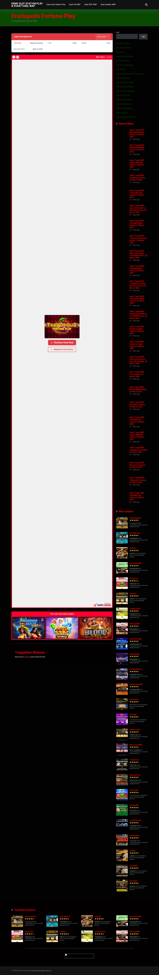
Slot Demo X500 (123, 95)
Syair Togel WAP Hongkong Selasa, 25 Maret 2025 (137, 177)
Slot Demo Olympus (124, 100)
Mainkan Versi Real (64, 342)
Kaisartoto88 (135, 563)
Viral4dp (133, 714)
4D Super (134, 881)
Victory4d (134, 790)
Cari (117, 32)
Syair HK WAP (75, 4)
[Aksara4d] (122, 709)
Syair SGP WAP (90, 4)
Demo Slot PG (122, 113)
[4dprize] (122, 603)
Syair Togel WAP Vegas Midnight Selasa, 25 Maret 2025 (137, 435)
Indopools (134, 578)
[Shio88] (122, 558)
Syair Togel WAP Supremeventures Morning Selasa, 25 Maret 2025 (138, 208)
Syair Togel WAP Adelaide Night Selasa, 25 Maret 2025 (137, 269)
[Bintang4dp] (122, 664)
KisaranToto (135, 775)
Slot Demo (120, 52)
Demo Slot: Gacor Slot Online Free (130, 74)
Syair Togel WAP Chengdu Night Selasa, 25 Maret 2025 (137, 224)
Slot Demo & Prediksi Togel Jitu (41, 970)
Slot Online (120, 69)
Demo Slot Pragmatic (125, 56)
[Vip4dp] (122, 860)
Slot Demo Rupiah (123, 104)
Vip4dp (132, 850)
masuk (27, 657)
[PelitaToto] (122, 770)
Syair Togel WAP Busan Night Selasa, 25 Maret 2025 (138, 389)
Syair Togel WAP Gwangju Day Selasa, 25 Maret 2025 (139, 449)
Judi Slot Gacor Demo (125, 82)
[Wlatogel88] (122, 634)
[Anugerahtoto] (122, 679)
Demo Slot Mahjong (124, 108)
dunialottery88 (136, 684)
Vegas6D (133, 866)
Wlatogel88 (134, 624)
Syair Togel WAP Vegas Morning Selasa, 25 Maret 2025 (137, 163)
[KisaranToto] (122, 785)
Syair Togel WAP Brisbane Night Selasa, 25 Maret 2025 (137, 329)
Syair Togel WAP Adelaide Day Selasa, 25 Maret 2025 (137, 496)
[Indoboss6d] (122, 739)
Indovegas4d (135, 518)
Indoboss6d (135, 730)
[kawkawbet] (122, 845)
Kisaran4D (134, 805)
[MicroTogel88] (122, 755)
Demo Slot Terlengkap (125, 91)
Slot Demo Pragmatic (125, 65)
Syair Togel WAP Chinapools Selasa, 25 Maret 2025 (138, 480)
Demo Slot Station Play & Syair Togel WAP (27, 4)
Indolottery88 (135, 639)
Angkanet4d (135, 609)
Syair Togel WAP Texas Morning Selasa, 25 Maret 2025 (137, 193)
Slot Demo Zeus (122, 43)
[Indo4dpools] (122, 543)
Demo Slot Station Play (55, 4)
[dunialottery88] (122, 694)
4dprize (133, 593)
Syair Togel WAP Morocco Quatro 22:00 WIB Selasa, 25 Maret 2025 (138, 254)
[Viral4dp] (122, 724)
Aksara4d (134, 699)
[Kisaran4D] (122, 815)
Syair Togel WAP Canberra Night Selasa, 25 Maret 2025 (137, 345)
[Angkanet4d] (122, 618)
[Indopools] (122, 588)
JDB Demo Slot (122, 61)
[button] (62, 326)
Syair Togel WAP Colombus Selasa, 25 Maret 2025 (137, 404)
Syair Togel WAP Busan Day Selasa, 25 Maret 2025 (137, 465)
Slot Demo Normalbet (125, 87)
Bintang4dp (134, 654)
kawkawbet (134, 835)
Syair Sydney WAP (108, 4)
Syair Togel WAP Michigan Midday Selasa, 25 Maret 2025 (137, 133)
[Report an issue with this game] (13, 57)
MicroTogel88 (136, 745)
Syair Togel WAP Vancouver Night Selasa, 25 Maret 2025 (137, 299)
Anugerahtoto (136, 669)
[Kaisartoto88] (122, 573)
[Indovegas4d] (122, 528)
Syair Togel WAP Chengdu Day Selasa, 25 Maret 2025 (137, 420)
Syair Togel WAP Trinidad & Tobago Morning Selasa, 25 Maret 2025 (138, 284)
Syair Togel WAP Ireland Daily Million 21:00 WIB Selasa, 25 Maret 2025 (138, 314)
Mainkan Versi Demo (64, 349)
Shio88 (132, 548)
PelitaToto (134, 760)
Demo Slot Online (123, 78)
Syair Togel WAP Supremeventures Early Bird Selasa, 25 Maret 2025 (138, 360)
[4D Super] (122, 891)
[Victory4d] (122, 800)
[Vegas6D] (122, 875)
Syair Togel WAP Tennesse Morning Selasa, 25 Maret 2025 (138, 239)
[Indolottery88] (122, 649)
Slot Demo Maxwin (124, 48)
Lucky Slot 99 (135, 820)
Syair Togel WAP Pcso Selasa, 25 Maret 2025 (137, 374)
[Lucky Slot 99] (122, 830)
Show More (101, 37)
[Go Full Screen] (17, 57)
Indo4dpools (135, 533)
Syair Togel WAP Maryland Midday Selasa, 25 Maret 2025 (137, 148)
